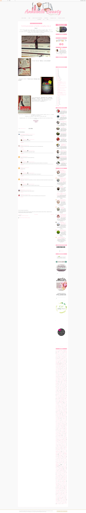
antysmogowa (61, 355)
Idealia (57, 391)
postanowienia (61, 459)
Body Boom (65, 364)
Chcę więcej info (59, 511)
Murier (59, 430)
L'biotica (65, 409)
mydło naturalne (62, 431)
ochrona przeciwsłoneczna (59, 436)
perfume (60, 449)
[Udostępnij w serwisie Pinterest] (32, 128)
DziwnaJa (21, 145)
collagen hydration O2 (58, 370)
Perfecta (57, 449)
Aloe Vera (65, 353)
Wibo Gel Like (65, 493)
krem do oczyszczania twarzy (63, 405)
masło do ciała (60, 423)
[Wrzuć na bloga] (29, 128)
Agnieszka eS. (22, 194)
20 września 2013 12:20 (26, 178)
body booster (57, 365)
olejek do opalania (62, 440)
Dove (60, 376)
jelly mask (62, 395)
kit (62, 397)
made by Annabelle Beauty (63, 416)
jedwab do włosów (58, 395)
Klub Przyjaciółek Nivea (62, 398)
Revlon (61, 466)
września (58, 80)
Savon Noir (65, 469)
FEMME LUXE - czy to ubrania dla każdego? (63, 150)
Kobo (66, 398)
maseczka (60, 419)
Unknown (21, 167)
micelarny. (60, 425)
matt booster (64, 423)
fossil (66, 385)
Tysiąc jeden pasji (61, 222)
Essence (63, 380)
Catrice (56, 367)
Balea (57, 358)
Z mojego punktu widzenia (61, 237)
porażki (66, 458)
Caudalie (59, 367)
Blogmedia (59, 364)
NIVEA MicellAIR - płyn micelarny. (63, 162)
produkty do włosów (59, 461)
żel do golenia (59, 501)
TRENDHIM (59, 486)
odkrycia (63, 436)
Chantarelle (60, 368)
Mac (58, 416)
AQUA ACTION (60, 356)
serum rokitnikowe (62, 474)
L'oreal (60, 410)
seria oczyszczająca (62, 471)
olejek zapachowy (64, 443)
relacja (56, 466)
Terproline (57, 483)
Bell (59, 362)
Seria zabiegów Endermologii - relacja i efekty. (63, 116)
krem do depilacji (64, 404)
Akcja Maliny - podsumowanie (60, 352)
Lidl (61, 412)
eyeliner (56, 383)
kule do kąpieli (64, 408)
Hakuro (59, 389)
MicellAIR (62, 425)
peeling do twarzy (59, 448)
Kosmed (56, 402)
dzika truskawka (64, 377)
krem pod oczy (60, 407)
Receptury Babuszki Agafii (63, 465)
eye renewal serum (64, 382)
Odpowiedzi (22, 160)
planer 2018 (63, 455)
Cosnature (60, 371)
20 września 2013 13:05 (31, 139)
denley (65, 374)
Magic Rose (60, 417)
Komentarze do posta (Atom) (24, 215)
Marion (60, 418)
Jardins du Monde (60, 394)
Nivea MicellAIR (59, 434)
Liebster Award (64, 412)
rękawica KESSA (65, 466)
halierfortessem (64, 389)
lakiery (66, 411)
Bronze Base (64, 365)
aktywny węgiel (65, 352)
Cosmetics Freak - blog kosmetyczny (61, 214)
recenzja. (64, 464)
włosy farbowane (63, 495)
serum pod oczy (58, 474)
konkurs (61, 401)
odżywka (59, 437)
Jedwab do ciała (65, 394)
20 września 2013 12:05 (25, 156)
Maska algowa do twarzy (59, 421)
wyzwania (60, 498)
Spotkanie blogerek (65, 477)
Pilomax (60, 455)
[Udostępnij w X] (30, 128)
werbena (62, 492)
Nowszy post (20, 214)
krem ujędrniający (65, 407)
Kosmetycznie (61, 402)
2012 (57, 105)
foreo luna (61, 385)
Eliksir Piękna (61, 379)
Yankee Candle (63, 498)
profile (62, 461)
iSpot (57, 394)
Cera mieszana (64, 367)
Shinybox (60, 475)
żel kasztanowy (63, 502)
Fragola (57, 386)
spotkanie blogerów (59, 478)
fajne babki (66, 383)
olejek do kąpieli (57, 440)
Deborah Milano (60, 373)
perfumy (63, 449)
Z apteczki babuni (61, 499)
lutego (58, 103)
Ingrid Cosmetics (58, 392)
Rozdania (61, 468)
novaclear (64, 434)
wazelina (60, 492)
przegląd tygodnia (60, 462)
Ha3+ (65, 388)
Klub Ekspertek (65, 397)
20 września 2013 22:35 (27, 194)
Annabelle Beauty (25, 139)
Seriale (66, 471)
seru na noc (62, 472)
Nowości (60, 435)
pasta (56, 446)
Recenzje (57, 465)
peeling (66, 447)
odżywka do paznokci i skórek (59, 438)
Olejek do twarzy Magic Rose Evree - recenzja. (63, 110)
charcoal (63, 368)
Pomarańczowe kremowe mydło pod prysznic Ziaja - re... (61, 82)
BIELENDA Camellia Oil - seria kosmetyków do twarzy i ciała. (63, 122)
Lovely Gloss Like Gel (60, 415)
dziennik (56, 377)
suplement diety (61, 480)
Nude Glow (64, 435)
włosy (59, 495)
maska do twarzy (63, 422)
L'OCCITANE (57, 410)
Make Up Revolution (64, 417)
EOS (66, 379)
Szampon (64, 481)
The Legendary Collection (63, 484)
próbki (56, 462)
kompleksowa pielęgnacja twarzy (63, 400)
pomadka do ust (59, 458)
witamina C (57, 495)
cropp (66, 371)
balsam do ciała (60, 358)
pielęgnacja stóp (61, 453)
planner (66, 455)
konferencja (57, 401)
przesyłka (65, 462)
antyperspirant (57, 355)
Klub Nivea (57, 398)
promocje (65, 461)
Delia (64, 373)
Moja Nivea (62, 428)
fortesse (64, 385)
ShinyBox (63, 475)
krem (62, 403)
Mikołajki (65, 425)
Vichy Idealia (65, 490)
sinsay (65, 475)
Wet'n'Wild (65, 492)
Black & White (62, 187)
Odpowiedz (21, 136)
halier (61, 389)
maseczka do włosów (64, 420)
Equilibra (57, 380)
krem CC (57, 404)
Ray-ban (65, 463)
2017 (60, 350)
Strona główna (36, 214)
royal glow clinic (57, 468)
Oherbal (56, 439)
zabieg (65, 499)
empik (64, 379)
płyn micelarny (64, 456)
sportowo (61, 477)
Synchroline (60, 481)
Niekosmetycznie (57, 433)
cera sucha (57, 368)
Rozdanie (65, 468)
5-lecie (62, 350)
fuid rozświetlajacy (61, 386)
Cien (65, 368)
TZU (57, 487)
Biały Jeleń (65, 362)
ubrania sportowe (60, 487)
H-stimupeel (60, 388)
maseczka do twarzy (58, 420)
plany (57, 456)
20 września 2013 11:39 (32, 134)
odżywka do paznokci (63, 437)
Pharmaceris (59, 450)
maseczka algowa (64, 419)
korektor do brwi (64, 401)
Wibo (56, 493)
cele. (61, 367)
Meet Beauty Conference (61, 424)
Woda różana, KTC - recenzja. (63, 138)
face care (63, 383)
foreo (58, 385)
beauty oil (57, 361)
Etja (65, 380)
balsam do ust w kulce (58, 359)
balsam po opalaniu (64, 359)
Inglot (65, 391)
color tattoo (66, 370)
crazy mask (64, 371)
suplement (57, 480)
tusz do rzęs (62, 486)
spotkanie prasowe (64, 478)
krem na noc (62, 406)
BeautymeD (64, 361)
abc (20, 156)
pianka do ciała (64, 450)
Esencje (60, 380)
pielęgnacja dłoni (57, 452)
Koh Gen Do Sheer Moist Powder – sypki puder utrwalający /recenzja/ (63, 224)
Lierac (61, 413)
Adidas (66, 350)
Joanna (65, 395)
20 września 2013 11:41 (26, 145)
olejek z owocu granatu (58, 443)
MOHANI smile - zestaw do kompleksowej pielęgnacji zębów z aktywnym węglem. (63, 156)
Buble (48, 19)
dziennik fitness (60, 377)
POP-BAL (63, 458)
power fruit (65, 459)
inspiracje (62, 392)
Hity (43, 19)
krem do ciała (60, 404)
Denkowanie (61, 374)
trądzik (56, 486)
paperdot (62, 445)
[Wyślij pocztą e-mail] (28, 128)
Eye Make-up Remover (58, 382)
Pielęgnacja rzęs (62, 452)
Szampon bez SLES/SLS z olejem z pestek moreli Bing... (61, 92)
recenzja (57, 464)
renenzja (59, 466)
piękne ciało (57, 455)
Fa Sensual (59, 383)
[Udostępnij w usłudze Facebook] (31, 128)
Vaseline (61, 489)
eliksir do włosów (57, 379)
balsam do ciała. (64, 358)
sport (58, 477)
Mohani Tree (59, 428)
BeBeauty (57, 362)
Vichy (62, 490)
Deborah (57, 373)
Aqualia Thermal (65, 356)
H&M (63, 388)
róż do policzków (61, 469)
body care (61, 365)
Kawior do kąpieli (57, 397)
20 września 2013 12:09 (26, 167)
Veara (63, 489)
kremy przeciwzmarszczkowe (59, 408)
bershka (61, 362)
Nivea (64, 433)
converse (57, 371)
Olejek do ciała (64, 439)
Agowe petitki (61, 186)
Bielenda (59, 363)
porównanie (57, 459)
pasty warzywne (59, 446)
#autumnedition (57, 350)
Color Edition (62, 370)
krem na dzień (57, 406)
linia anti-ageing (64, 413)
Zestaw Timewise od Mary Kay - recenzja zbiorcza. (63, 132)
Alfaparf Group (58, 353)
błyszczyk (62, 364)
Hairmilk (56, 389)
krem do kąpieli (57, 405)
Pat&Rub (63, 446)
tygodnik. (66, 486)
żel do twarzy (63, 501)
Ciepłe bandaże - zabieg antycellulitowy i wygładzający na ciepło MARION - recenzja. (63, 145)
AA (64, 350)
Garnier (65, 386)
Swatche (65, 480)
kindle (60, 397)
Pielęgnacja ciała (58, 451)
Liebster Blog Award (58, 413)
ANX (64, 355)
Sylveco (56, 481)
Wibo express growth (60, 493)
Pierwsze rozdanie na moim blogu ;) (63, 127)
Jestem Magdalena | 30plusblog (24, 134)
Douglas (58, 376)
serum (65, 472)
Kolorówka (39, 19)
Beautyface (61, 361)
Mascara (56, 419)
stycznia (58, 104)
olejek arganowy (60, 439)
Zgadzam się (65, 511)
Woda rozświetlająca (62, 496)
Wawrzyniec (57, 492)
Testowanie (60, 483)
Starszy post (52, 214)
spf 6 (56, 477)
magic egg (57, 417)
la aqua (63, 410)
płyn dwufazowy (60, 456)
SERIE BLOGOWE (58, 472)
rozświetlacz (57, 469)
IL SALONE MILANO (61, 391)
